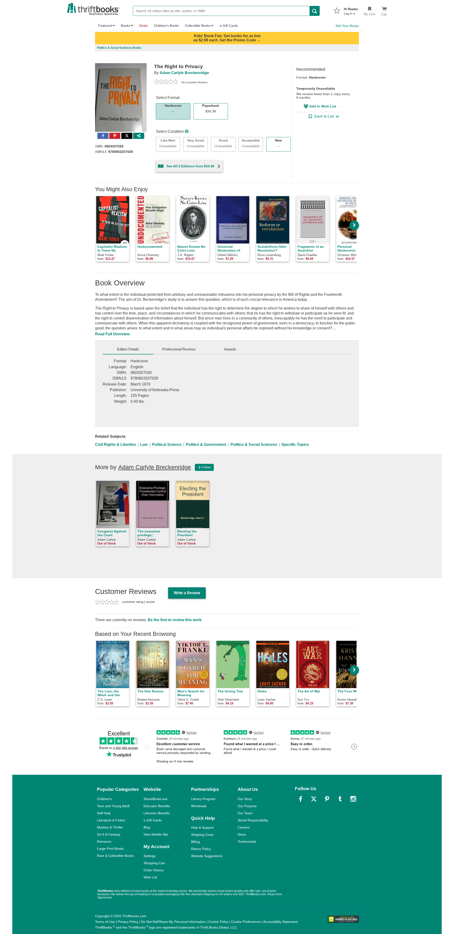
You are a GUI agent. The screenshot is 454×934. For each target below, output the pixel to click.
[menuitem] (351, 9)
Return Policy (201, 849)
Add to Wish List (322, 106)
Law (144, 445)
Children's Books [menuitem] (166, 25)
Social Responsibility (253, 820)
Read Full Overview (112, 334)
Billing (195, 842)
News (242, 834)
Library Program (203, 799)
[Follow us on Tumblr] (340, 799)
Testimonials (247, 841)
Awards (230, 349)
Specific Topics (295, 445)
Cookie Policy (218, 922)
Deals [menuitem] (143, 25)
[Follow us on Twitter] (313, 799)
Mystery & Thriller (110, 827)
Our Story (245, 799)
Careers (244, 827)
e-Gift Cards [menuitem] (229, 25)
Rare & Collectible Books (115, 856)
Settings (150, 856)
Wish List (150, 877)
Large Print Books (110, 848)
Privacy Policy (128, 922)
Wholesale (199, 806)
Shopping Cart (154, 863)
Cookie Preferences (246, 922)
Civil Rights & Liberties (115, 445)
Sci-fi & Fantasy (108, 834)
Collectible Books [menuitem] (197, 25)
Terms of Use (105, 922)
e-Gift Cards (153, 820)
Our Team (245, 813)
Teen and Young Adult (113, 806)
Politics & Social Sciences (254, 445)
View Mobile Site (156, 834)
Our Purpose (247, 806)
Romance (104, 841)
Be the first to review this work (174, 620)
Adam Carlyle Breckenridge (184, 73)
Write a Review (187, 593)
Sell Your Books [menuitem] (347, 26)
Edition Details (128, 349)
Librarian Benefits (157, 813)
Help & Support (202, 827)
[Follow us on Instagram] (353, 799)
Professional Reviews (179, 349)
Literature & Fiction (111, 820)
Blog (147, 827)
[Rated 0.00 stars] (166, 82)
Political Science (167, 445)
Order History (154, 870)
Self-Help (104, 813)
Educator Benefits (157, 806)
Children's (104, 799)
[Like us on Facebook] (300, 799)
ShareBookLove (155, 799)
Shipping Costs (202, 835)
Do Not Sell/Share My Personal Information (173, 922)
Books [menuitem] (125, 25)
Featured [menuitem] (105, 25)
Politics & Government (206, 445)
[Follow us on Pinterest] (327, 799)
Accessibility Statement (280, 922)
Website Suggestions (207, 856)
